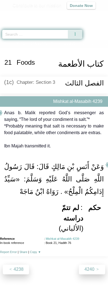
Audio (92, 15)
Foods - (67, 44)
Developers (60, 285)
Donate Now (81, 5)
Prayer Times (69, 15)
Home (6, 44)
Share (23, 252)
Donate (100, 285)
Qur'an (26, 15)
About (6, 285)
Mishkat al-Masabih (31, 44)
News (21, 285)
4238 (18, 269)
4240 (90, 269)
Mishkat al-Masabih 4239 (62, 238)
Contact (82, 285)
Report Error (8, 252)
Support (37, 285)
